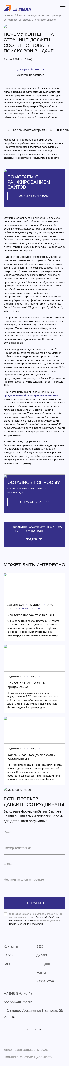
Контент (42, 972)
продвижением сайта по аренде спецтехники (31, 395)
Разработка (45, 981)
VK (6, 1017)
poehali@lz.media (18, 1002)
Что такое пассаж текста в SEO (31, 615)
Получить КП (35, 1029)
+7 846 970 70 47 (18, 993)
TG (13, 1017)
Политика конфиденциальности (28, 1057)
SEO (39, 946)
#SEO (10, 608)
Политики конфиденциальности (26, 924)
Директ (41, 955)
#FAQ (28, 59)
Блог (7, 964)
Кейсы (8, 955)
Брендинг (43, 964)
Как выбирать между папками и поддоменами (31, 757)
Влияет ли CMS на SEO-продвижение (26, 685)
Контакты (11, 946)
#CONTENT (36, 605)
